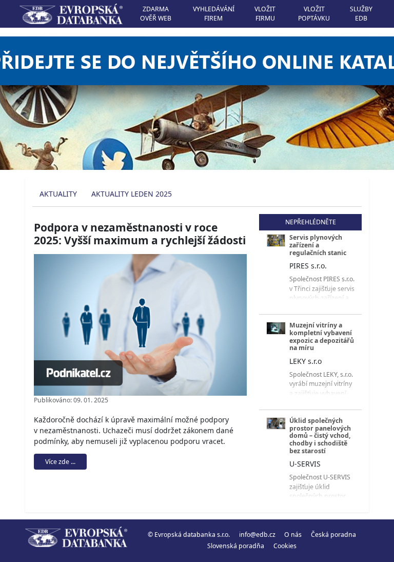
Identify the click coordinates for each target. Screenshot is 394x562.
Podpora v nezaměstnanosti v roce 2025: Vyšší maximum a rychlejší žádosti (140, 233)
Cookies (285, 545)
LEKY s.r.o (305, 361)
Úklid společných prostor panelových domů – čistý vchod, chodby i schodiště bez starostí (320, 435)
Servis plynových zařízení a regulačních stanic (317, 245)
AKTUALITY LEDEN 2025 (131, 194)
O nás (293, 534)
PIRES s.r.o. (308, 265)
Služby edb (361, 14)
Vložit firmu (264, 14)
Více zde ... (60, 461)
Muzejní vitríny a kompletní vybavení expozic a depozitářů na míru (321, 336)
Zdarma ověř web (155, 14)
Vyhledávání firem (213, 14)
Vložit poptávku (314, 14)
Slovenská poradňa (235, 545)
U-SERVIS (305, 464)
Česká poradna (333, 534)
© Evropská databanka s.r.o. (189, 534)
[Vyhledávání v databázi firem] (76, 540)
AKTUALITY (58, 194)
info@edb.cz (257, 534)
